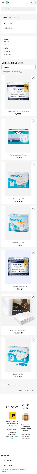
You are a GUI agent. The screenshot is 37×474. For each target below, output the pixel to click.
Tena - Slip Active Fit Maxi (18, 155)
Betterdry (6, 45)
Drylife (5, 48)
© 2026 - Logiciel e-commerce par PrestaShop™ (13, 470)
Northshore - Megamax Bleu (18, 286)
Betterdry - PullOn (18, 243)
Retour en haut (26, 390)
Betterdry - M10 (18, 199)
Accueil (8, 23)
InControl (6, 51)
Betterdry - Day (18, 374)
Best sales (18, 67)
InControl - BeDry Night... (18, 330)
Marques (7, 39)
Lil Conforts (7, 54)
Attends (6, 42)
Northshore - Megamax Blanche (18, 111)
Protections (8, 28)
